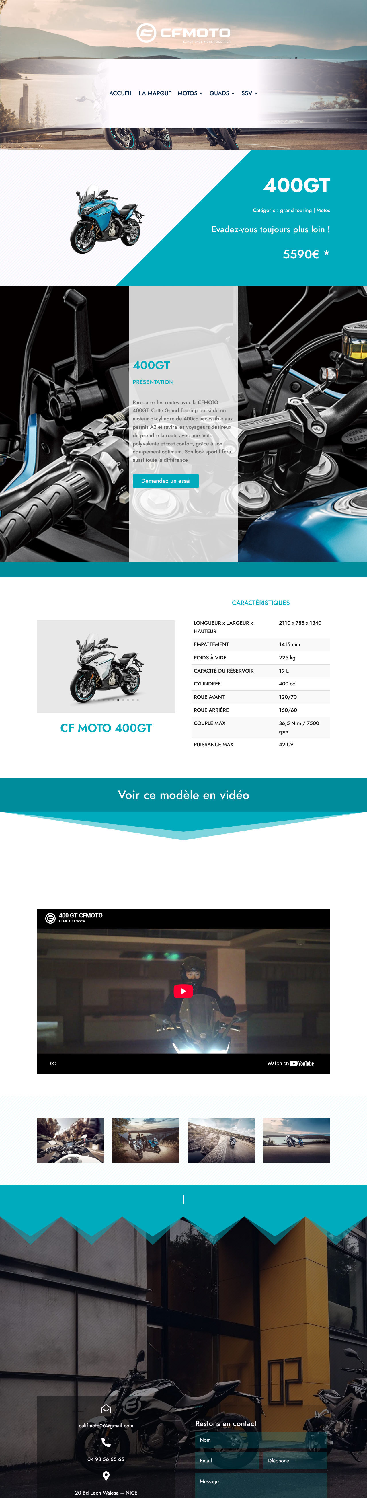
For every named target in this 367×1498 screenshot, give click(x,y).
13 (133, 700)
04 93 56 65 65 (105, 1459)
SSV (246, 94)
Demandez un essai (165, 481)
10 (118, 700)
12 (128, 700)
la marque (155, 94)
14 (138, 700)
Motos (188, 94)
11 (123, 700)
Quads (219, 94)
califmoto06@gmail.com (106, 1425)
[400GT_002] (106, 711)
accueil (120, 94)
